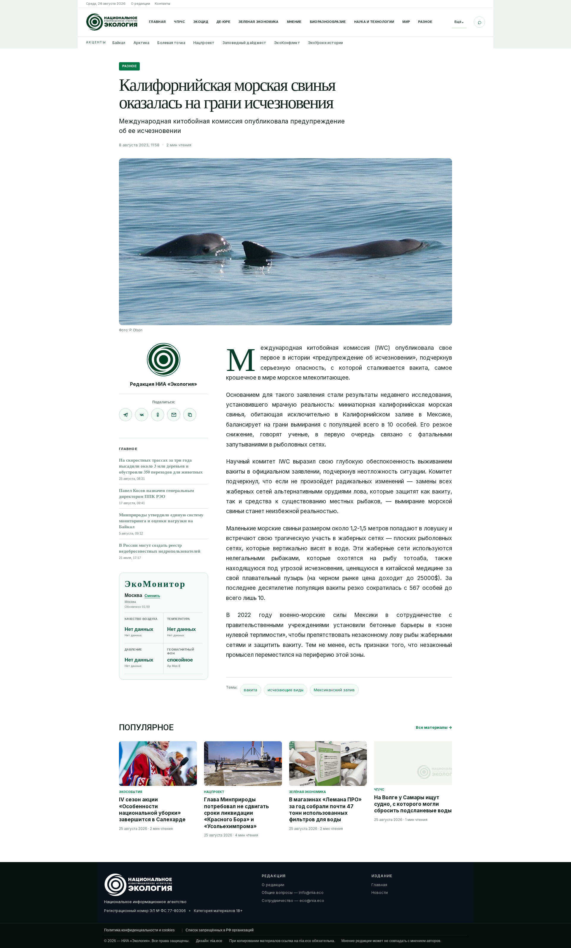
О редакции (140, 3)
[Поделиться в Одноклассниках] (157, 414)
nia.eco (216, 941)
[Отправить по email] (173, 414)
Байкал (119, 42)
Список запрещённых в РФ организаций (220, 930)
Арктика (142, 42)
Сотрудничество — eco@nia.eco (293, 900)
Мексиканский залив (334, 689)
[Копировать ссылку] (189, 414)
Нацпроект (203, 42)
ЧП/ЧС (179, 21)
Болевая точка (171, 42)
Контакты (162, 3)
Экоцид (200, 21)
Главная (157, 21)
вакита (250, 689)
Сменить (152, 596)
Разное (425, 21)
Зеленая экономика (259, 21)
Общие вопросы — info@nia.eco (293, 892)
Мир (406, 21)
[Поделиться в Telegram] (125, 414)
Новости (379, 892)
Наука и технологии (374, 21)
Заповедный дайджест (244, 42)
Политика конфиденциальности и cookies (139, 930)
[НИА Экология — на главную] (112, 22)
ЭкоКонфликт (287, 42)
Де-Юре (223, 21)
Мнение (294, 21)
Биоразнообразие (328, 21)
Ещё (459, 21)
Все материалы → (434, 727)
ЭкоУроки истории (325, 42)
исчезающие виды (285, 689)
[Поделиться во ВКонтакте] (141, 414)
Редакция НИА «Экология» (163, 384)
